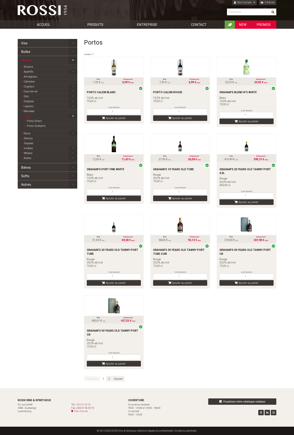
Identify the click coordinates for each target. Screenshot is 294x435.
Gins (26, 96)
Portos (28, 116)
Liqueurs (29, 106)
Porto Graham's (36, 126)
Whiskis (28, 153)
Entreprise (147, 25)
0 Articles (269, 2)
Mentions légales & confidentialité (155, 430)
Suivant (118, 378)
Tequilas (28, 143)
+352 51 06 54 (83, 404)
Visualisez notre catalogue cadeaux (243, 401)
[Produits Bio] (230, 25)
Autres (27, 158)
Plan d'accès (80, 411)
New (243, 25)
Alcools (27, 60)
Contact (198, 25)
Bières (26, 167)
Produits (95, 25)
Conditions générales (185, 430)
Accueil (43, 25)
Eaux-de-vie (31, 91)
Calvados (29, 81)
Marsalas (29, 111)
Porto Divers (34, 121)
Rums (27, 133)
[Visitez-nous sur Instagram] (273, 412)
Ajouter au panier (115, 118)
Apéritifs (28, 71)
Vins (24, 43)
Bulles (25, 52)
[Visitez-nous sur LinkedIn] (267, 412)
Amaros (28, 66)
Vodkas (28, 148)
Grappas (29, 101)
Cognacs (29, 86)
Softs (25, 176)
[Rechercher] (273, 12)
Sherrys (28, 138)
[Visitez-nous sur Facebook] (261, 412)
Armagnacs (30, 76)
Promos (264, 25)
